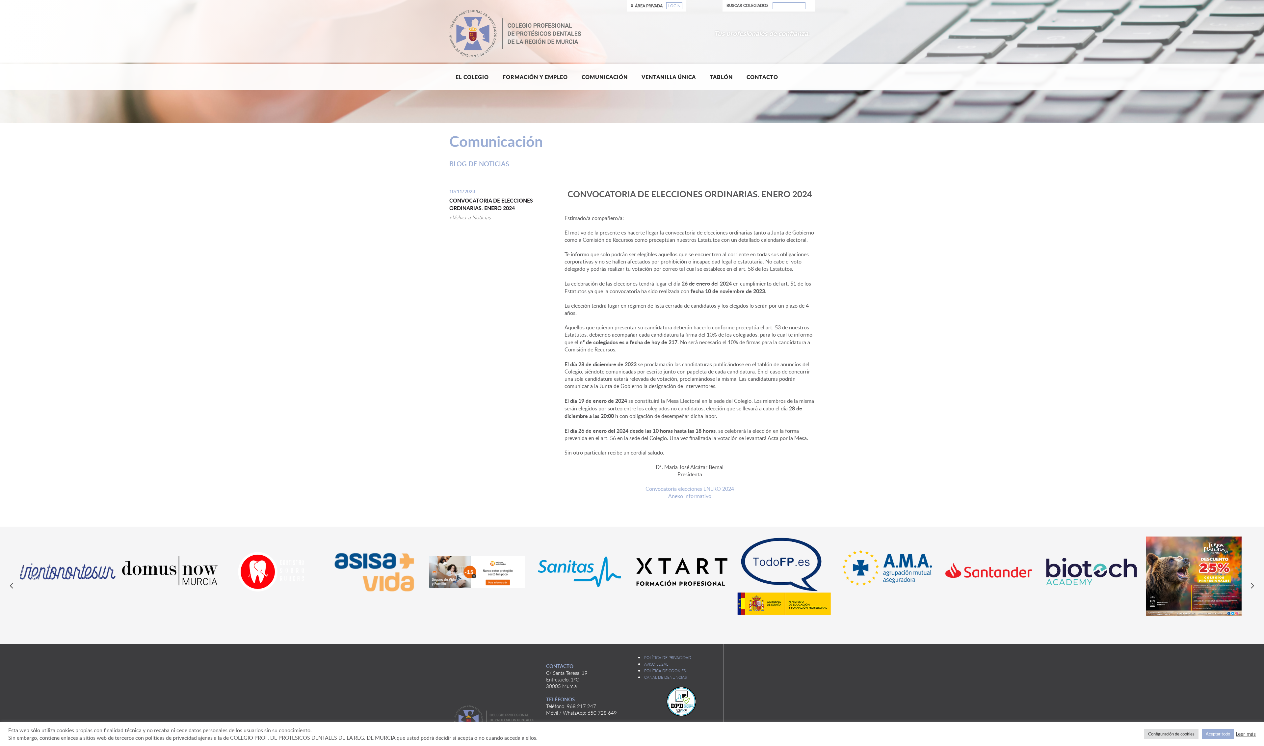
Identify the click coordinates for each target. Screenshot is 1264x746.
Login (674, 6)
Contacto (762, 77)
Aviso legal (656, 664)
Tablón (721, 77)
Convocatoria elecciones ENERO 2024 (689, 488)
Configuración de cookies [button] (1171, 734)
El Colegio (472, 77)
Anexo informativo (689, 496)
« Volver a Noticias (470, 217)
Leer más (1246, 733)
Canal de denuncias (665, 677)
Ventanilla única (669, 77)
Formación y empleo (535, 77)
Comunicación (605, 77)
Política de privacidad (667, 657)
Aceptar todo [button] (1218, 734)
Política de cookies (665, 670)
